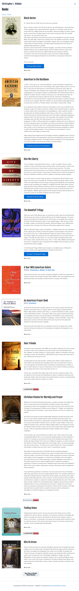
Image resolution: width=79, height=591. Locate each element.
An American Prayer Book (36, 300)
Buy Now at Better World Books (31, 574)
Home (4, 14)
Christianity (32, 303)
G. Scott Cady (50, 270)
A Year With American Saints (37, 267)
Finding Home (30, 507)
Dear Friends (30, 343)
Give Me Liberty (31, 158)
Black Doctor (30, 18)
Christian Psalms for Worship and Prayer (43, 397)
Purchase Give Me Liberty (35, 197)
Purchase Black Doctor (34, 66)
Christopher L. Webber (12, 3)
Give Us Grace (30, 541)
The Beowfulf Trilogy (33, 210)
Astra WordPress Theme (58, 586)
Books (9, 14)
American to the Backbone (36, 79)
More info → (28, 70)
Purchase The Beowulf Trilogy (36, 254)
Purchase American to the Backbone (38, 146)
